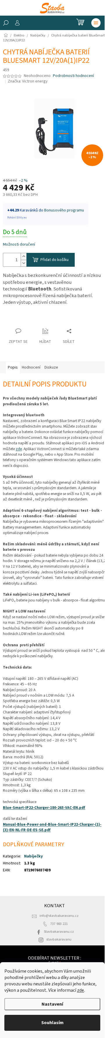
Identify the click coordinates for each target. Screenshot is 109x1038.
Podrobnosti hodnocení (73, 76)
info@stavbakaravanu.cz (59, 915)
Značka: (28, 81)
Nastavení (52, 1004)
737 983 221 (59, 923)
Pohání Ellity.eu (17, 218)
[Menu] (96, 23)
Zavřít (13, 320)
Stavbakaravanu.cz (59, 931)
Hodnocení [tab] (31, 367)
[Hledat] (6, 23)
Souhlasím (52, 1022)
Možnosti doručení (19, 244)
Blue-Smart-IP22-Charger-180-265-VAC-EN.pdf (44, 807)
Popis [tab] (13, 367)
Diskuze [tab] (51, 367)
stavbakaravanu (59, 939)
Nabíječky (33, 856)
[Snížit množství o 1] (23, 263)
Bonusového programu (64, 210)
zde (80, 990)
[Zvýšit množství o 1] (23, 256)
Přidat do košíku (54, 260)
